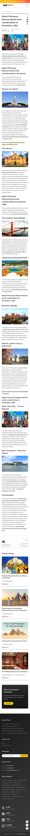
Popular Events (5, 792)
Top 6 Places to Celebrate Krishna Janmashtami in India (15, 733)
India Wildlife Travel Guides (8, 789)
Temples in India (5, 794)
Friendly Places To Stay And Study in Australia (12, 728)
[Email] (27, 821)
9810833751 (10, 768)
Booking (8, 703)
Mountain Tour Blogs (21, 789)
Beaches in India (12, 780)
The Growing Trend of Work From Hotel (11, 724)
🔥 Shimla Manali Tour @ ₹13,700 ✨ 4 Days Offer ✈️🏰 (15, 1)
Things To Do (14, 794)
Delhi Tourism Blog (21, 780)
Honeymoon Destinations (8, 787)
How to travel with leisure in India (9, 726)
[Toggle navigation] (27, 5)
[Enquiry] (27, 825)
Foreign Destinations (8, 11)
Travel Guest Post (6, 745)
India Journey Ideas (20, 787)
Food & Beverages (6, 785)
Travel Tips (4, 799)
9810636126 (10, 765)
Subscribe (24, 755)
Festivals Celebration (8, 675)
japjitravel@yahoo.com (13, 770)
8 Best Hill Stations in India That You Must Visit (12, 731)
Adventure (4, 780)
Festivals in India (17, 782)
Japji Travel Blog (21, 834)
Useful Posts (11, 799)
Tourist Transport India (17, 796)
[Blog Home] (2, 11)
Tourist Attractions (6, 796)
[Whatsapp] (27, 828)
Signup (3, 743)
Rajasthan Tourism (14, 792)
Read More (5, 584)
